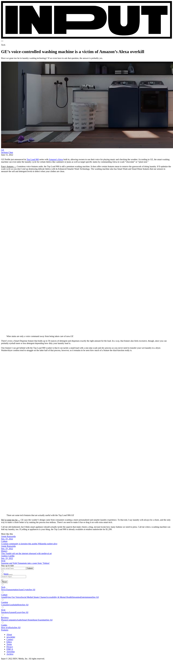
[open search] (9, 574)
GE (2, 150)
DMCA (9, 649)
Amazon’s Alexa (56, 159)
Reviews (5, 617)
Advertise (10, 651)
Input (6, 574)
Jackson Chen (7, 152)
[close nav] (11, 574)
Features (4, 630)
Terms (9, 644)
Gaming (4, 602)
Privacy (9, 647)
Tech (3, 587)
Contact (9, 639)
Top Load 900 (33, 159)
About (9, 634)
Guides (4, 625)
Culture (4, 595)
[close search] (2, 579)
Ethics (9, 642)
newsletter (10, 637)
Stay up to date (7, 565)
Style (3, 610)
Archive (9, 654)
